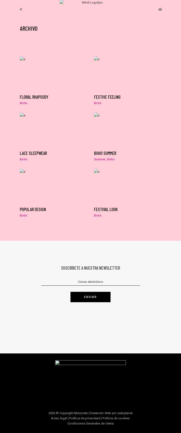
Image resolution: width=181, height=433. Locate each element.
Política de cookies (116, 418)
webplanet (125, 413)
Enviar (90, 297)
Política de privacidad (84, 418)
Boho (23, 103)
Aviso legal (59, 418)
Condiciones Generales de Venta (90, 423)
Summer (100, 159)
